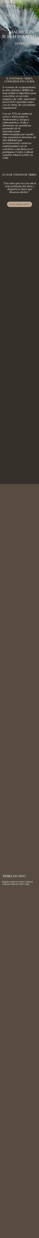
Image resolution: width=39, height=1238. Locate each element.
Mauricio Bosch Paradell (10, 4)
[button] (19, 896)
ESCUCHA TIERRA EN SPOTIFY (19, 204)
